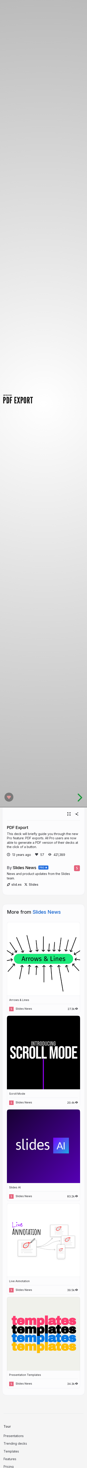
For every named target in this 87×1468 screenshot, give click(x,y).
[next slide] (79, 798)
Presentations (14, 1436)
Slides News (24, 867)
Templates (11, 1451)
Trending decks (15, 1443)
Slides (33, 884)
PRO (42, 867)
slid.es (16, 884)
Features (10, 1459)
